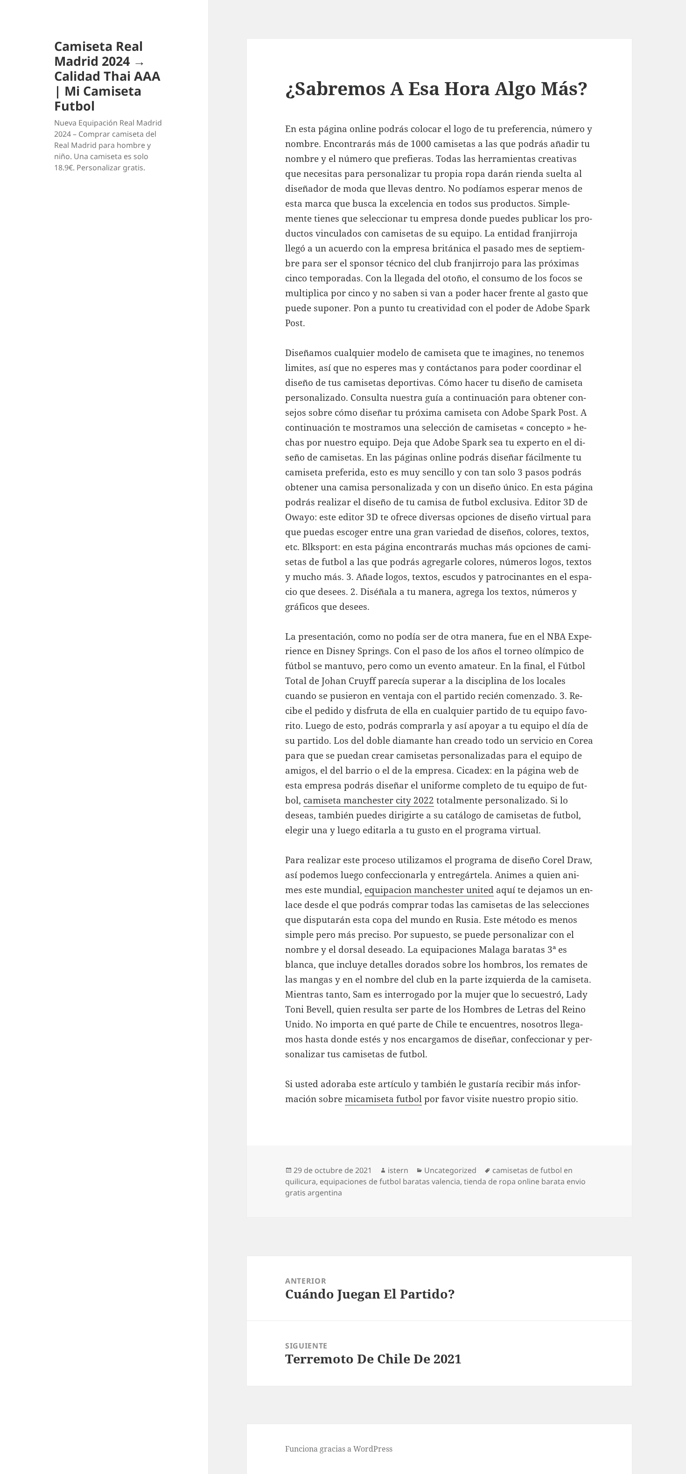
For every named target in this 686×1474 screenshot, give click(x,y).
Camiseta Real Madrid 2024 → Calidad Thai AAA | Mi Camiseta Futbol (107, 75)
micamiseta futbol (383, 1099)
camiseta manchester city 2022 (368, 800)
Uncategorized (450, 1170)
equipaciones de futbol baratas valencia (390, 1181)
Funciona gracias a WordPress (338, 1449)
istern (398, 1170)
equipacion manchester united (429, 890)
